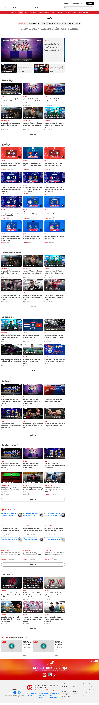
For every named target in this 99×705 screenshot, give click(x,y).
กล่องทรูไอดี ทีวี (75, 3)
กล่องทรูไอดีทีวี (66, 694)
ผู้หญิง (68, 13)
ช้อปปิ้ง (64, 691)
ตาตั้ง (30, 8)
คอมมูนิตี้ (75, 694)
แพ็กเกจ (75, 691)
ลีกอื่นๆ (3, 293)
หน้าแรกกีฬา (22, 24)
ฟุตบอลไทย (52, 24)
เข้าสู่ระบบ (90, 3)
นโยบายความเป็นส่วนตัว (88, 690)
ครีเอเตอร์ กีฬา (5, 526)
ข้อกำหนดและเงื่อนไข (87, 687)
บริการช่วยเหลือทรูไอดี (67, 697)
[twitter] (19, 692)
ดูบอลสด (44, 24)
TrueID (9, 3)
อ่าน (21, 8)
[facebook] (14, 692)
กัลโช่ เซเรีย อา (5, 121)
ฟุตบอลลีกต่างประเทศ (33, 24)
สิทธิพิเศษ (15, 8)
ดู (73, 684)
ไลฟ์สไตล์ (6, 574)
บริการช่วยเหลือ (86, 693)
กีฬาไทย (71, 24)
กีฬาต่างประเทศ (9, 445)
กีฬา (21, 13)
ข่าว (26, 13)
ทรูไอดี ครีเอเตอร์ (83, 13)
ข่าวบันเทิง (33, 13)
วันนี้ (6, 8)
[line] (10, 692)
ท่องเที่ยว (60, 13)
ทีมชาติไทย (47, 121)
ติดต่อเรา (85, 696)
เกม (26, 8)
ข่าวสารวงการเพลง (44, 13)
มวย (45, 96)
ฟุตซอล (46, 333)
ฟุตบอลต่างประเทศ (62, 24)
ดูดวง (74, 13)
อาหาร (53, 13)
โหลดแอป (66, 3)
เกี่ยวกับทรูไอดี (86, 684)
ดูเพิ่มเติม (33, 135)
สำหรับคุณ (13, 13)
